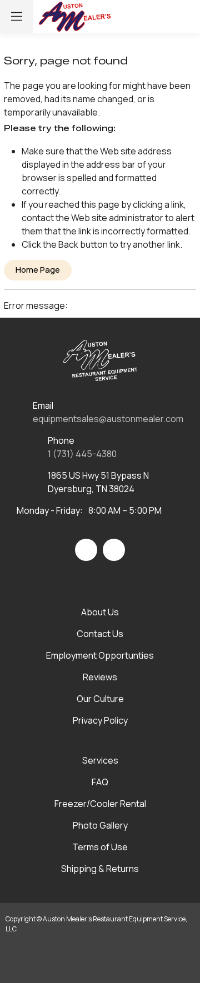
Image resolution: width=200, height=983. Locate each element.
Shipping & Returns (100, 868)
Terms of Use (100, 847)
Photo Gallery (100, 825)
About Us (100, 612)
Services (100, 760)
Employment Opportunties (100, 655)
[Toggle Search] (137, 17)
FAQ (100, 782)
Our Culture (100, 699)
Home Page (38, 269)
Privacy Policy (100, 720)
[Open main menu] (16, 16)
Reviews (100, 677)
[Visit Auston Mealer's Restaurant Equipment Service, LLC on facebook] (86, 550)
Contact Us (100, 634)
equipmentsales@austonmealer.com (108, 419)
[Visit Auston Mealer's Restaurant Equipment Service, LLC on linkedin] (114, 550)
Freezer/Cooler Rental (100, 804)
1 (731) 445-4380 (82, 454)
